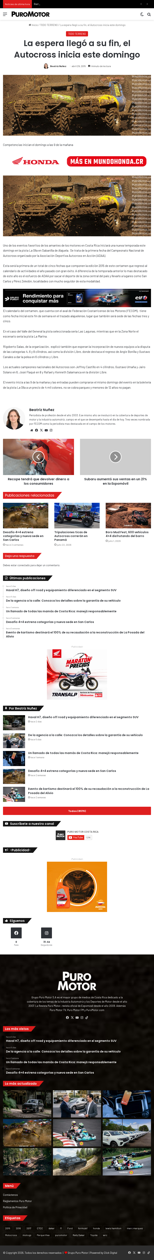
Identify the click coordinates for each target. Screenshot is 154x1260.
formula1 (82, 1228)
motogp (27, 1235)
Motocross (11, 1235)
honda (96, 1228)
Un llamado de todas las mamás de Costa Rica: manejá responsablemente (83, 753)
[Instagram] (51, 430)
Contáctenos (10, 1194)
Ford (70, 1228)
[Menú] (5, 15)
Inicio (34, 25)
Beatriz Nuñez (58, 66)
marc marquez (135, 1228)
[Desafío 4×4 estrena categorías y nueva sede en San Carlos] (25, 515)
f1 (61, 1228)
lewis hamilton (113, 1228)
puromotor (61, 1235)
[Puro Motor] (31, 14)
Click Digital (110, 1252)
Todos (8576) (77, 811)
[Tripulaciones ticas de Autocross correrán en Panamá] (77, 515)
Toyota (93, 1235)
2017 (28, 1228)
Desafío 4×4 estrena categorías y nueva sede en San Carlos (23, 536)
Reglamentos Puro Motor (17, 1201)
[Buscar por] (149, 15)
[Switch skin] (142, 15)
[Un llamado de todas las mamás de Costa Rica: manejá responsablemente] (14, 758)
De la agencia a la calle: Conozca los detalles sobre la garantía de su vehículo (85, 735)
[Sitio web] (31, 430)
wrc (105, 1235)
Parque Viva (43, 1235)
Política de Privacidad (15, 1207)
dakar (52, 1228)
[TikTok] (86, 1017)
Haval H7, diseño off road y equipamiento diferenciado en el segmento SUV (83, 717)
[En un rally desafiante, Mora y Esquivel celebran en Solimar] (27, 1161)
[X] (41, 430)
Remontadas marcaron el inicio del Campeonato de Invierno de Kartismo (75, 4)
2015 (7, 1228)
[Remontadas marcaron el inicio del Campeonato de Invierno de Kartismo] (127, 1161)
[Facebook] (36, 430)
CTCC (40, 1228)
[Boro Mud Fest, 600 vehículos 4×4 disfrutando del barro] (128, 515)
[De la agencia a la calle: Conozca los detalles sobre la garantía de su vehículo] (14, 740)
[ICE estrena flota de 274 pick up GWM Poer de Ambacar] (127, 1132)
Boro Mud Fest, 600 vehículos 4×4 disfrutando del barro (127, 534)
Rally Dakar (79, 1235)
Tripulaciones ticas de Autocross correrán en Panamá (71, 536)
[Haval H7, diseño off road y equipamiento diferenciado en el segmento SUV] (14, 722)
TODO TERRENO (49, 25)
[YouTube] (46, 430)
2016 (18, 1228)
